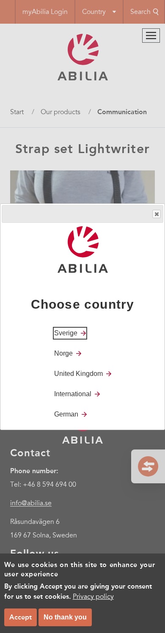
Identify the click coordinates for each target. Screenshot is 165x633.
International (72, 393)
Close (156, 214)
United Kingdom (78, 373)
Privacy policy (93, 596)
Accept (20, 617)
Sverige (65, 333)
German (66, 414)
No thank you (65, 617)
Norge (63, 353)
